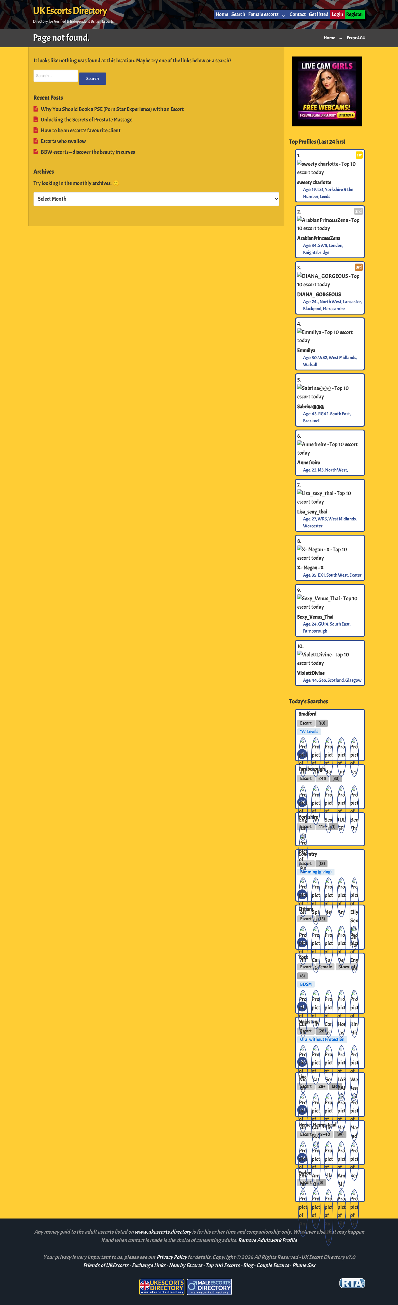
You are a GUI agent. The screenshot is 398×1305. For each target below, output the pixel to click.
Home (222, 14)
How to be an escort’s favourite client (81, 130)
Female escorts (263, 14)
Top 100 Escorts (222, 1265)
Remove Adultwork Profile (267, 1240)
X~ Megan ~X (310, 567)
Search (238, 14)
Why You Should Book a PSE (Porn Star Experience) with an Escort (112, 109)
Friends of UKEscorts (105, 1265)
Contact (298, 14)
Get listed (318, 14)
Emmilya (306, 350)
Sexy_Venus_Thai (315, 617)
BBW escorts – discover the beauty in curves (88, 152)
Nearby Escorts (185, 1265)
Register (354, 14)
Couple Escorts (272, 1265)
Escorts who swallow (63, 141)
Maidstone (309, 1021)
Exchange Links (148, 1265)
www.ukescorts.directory (163, 1231)
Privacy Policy (172, 1257)
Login (337, 14)
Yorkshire (308, 817)
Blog (248, 1265)
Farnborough (311, 769)
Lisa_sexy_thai (312, 511)
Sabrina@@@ (310, 406)
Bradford (307, 713)
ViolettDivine (311, 673)
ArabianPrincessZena (318, 238)
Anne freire (308, 462)
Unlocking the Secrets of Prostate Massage (86, 119)
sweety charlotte (314, 182)
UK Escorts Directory (70, 11)
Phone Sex (303, 1265)
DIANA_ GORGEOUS (319, 294)
